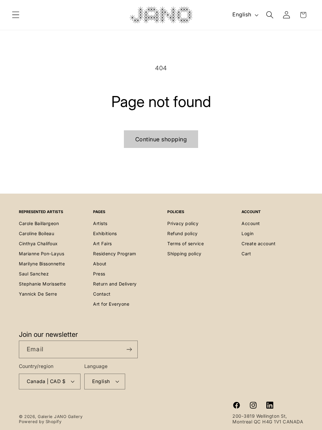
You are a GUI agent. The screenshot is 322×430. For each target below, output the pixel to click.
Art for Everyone (111, 304)
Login (248, 233)
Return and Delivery (115, 283)
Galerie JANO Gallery (60, 416)
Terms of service (185, 243)
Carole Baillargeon (39, 223)
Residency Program (114, 253)
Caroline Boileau (36, 233)
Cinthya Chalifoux (38, 243)
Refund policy (182, 233)
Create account (258, 243)
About (100, 263)
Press (99, 273)
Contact (102, 294)
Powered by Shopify (40, 421)
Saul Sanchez (34, 273)
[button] (16, 15)
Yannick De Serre (38, 294)
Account (251, 223)
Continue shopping (161, 139)
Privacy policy (182, 223)
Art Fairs (102, 243)
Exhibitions (105, 233)
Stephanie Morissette (42, 283)
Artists (100, 223)
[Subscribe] (129, 349)
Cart (246, 253)
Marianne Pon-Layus (41, 253)
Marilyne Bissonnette (42, 263)
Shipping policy (184, 253)
